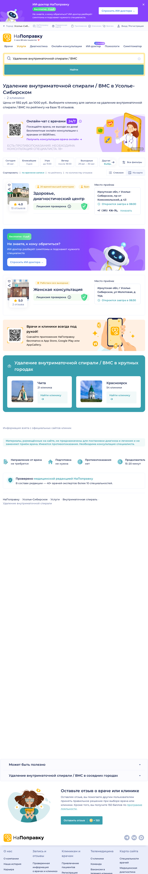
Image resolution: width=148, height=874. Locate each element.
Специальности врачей (129, 860)
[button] (74, 58)
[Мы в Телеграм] (127, 838)
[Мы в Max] (141, 838)
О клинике (97, 858)
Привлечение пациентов (70, 865)
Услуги (21, 46)
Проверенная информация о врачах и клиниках (45, 867)
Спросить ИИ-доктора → (26, 262)
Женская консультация (58, 289)
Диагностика (38, 46)
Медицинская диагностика (128, 869)
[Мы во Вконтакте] (134, 838)
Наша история (12, 863)
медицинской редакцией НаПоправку (63, 478)
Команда (96, 863)
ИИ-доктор (93, 46)
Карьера (9, 869)
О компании (11, 858)
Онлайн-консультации (66, 46)
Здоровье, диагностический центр (58, 196)
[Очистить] (139, 59)
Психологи (112, 46)
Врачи (8, 46)
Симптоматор (132, 46)
